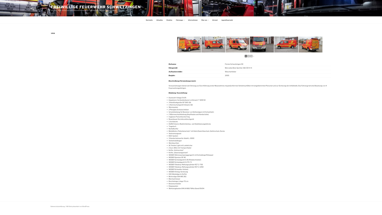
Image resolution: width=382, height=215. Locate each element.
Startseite (149, 20)
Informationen (193, 20)
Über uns (204, 20)
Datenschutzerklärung (58, 206)
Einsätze (169, 20)
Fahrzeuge (179, 20)
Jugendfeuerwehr (227, 20)
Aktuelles (159, 20)
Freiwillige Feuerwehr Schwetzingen (96, 7)
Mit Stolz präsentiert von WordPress (77, 206)
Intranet (215, 20)
